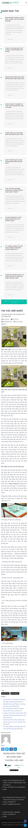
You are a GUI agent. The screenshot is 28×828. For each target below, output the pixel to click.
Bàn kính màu (5, 693)
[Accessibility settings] (26, 2)
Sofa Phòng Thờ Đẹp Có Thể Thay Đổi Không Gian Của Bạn (14, 105)
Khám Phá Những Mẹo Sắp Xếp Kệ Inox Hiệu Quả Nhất (14, 77)
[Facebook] (25, 821)
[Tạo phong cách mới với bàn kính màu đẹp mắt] (14, 336)
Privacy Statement (8, 825)
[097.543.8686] (25, 825)
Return (4, 324)
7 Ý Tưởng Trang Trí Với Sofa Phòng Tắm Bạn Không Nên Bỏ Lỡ (13, 247)
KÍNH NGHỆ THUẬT (19, 822)
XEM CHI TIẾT (14, 770)
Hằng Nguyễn (6, 319)
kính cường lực (15, 693)
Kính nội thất (15, 319)
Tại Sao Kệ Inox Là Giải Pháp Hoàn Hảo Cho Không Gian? (13, 219)
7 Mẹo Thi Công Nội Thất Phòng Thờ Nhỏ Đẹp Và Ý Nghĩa (14, 50)
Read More (10, 39)
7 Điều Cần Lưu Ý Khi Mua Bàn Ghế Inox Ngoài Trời (14, 133)
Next (13, 302)
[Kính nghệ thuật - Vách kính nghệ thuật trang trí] (10, 2)
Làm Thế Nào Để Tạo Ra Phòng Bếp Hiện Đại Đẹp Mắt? (13, 161)
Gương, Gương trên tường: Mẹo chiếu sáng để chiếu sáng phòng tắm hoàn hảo (15, 715)
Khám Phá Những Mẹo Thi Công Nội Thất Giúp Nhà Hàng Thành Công (14, 276)
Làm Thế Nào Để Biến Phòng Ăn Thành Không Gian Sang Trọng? (14, 190)
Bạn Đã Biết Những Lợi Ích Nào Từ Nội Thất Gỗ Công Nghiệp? (14, 19)
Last (16, 302)
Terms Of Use (19, 825)
